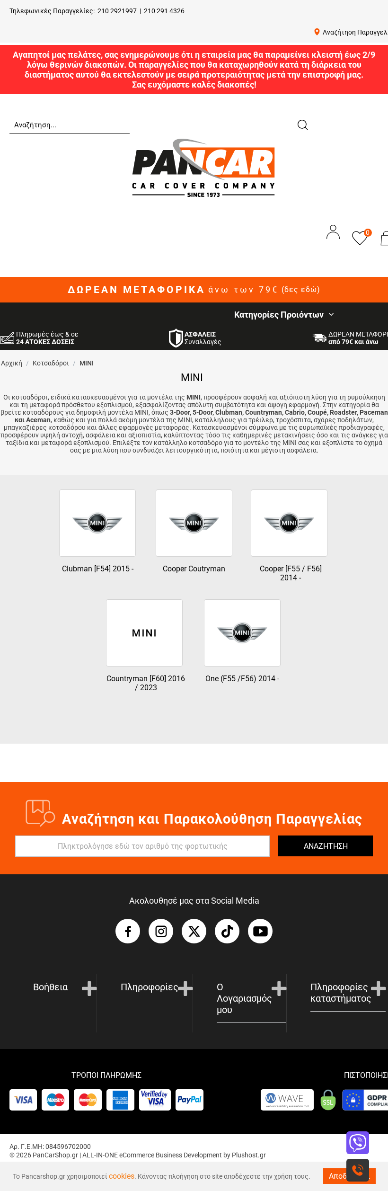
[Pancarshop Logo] (203, 167)
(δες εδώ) (301, 289)
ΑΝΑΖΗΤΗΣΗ (326, 846)
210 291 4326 (164, 11)
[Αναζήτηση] (302, 124)
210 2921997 (117, 11)
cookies (121, 1176)
